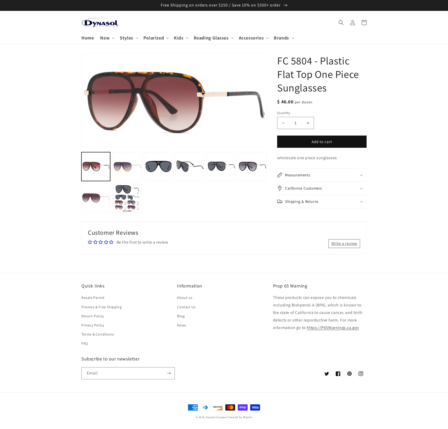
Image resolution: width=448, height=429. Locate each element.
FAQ (84, 343)
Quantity (283, 113)
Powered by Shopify (239, 417)
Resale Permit (93, 297)
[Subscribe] (168, 373)
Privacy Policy (92, 325)
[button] (107, 38)
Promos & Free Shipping (101, 307)
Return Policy (92, 316)
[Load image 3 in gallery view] (158, 166)
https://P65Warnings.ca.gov (333, 327)
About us (184, 297)
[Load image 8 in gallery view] (127, 198)
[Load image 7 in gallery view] (95, 198)
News (181, 325)
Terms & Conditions (97, 334)
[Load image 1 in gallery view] (95, 166)
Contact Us (186, 307)
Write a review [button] (344, 243)
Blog (181, 316)
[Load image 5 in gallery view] (221, 166)
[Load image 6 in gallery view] (252, 166)
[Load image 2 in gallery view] (127, 166)
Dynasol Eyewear (216, 417)
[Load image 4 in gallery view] (190, 166)
